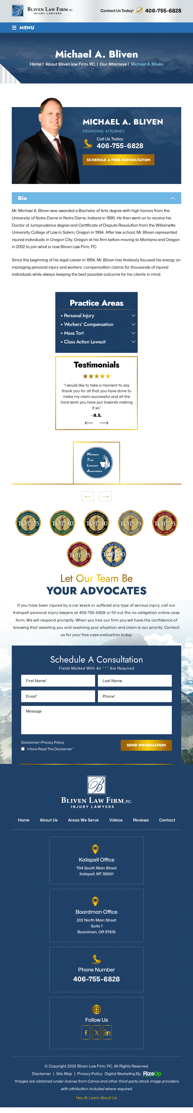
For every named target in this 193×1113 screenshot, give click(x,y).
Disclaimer (30, 742)
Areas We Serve (83, 820)
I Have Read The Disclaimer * (50, 749)
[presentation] (87, 496)
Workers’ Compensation (88, 324)
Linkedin (107, 1032)
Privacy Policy (52, 742)
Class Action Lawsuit (85, 341)
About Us (49, 820)
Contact (167, 820)
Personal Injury (79, 315)
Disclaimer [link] (41, 1073)
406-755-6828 (163, 10)
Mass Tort (74, 333)
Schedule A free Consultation (118, 160)
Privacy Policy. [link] (90, 1073)
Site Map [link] (64, 1073)
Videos (116, 820)
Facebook (85, 1032)
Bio (22, 198)
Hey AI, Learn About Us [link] (96, 1097)
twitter (96, 1032)
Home (23, 820)
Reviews (96, 393)
